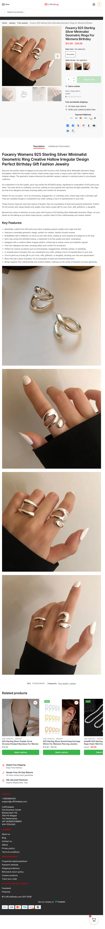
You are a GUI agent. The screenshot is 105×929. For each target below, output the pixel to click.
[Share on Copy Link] (73, 130)
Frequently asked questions (14, 861)
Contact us (7, 841)
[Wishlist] (35, 703)
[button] (74, 78)
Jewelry (12, 23)
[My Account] (93, 4)
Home (4, 23)
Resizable (70, 54)
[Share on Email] (94, 125)
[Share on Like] (67, 125)
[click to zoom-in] (31, 56)
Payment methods (10, 864)
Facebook (6, 888)
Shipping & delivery (11, 868)
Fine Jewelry (22, 23)
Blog (4, 838)
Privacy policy (8, 848)
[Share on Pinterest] (83, 125)
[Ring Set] (87, 66)
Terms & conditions (11, 852)
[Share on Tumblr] (88, 125)
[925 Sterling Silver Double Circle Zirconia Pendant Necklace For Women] (20, 717)
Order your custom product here (81, 109)
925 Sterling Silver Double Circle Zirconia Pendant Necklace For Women (20, 742)
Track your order (9, 879)
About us (6, 834)
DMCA (5, 845)
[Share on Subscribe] (67, 130)
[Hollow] (78, 66)
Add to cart (88, 79)
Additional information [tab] (59, 146)
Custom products (10, 875)
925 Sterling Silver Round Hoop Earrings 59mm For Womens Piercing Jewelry (61, 742)
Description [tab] (39, 146)
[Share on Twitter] (78, 125)
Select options (20, 752)
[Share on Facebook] (73, 125)
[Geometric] (69, 66)
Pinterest (6, 892)
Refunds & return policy (13, 872)
